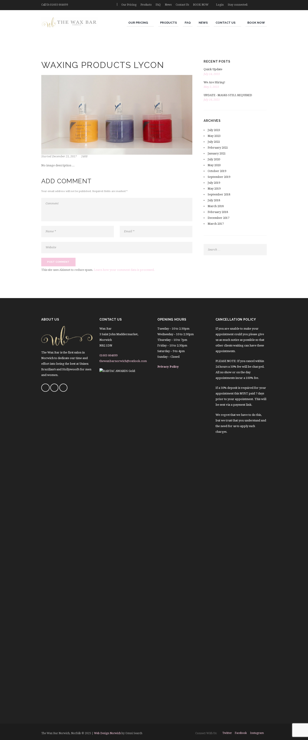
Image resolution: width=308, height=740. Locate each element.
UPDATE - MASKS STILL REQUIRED (228, 95)
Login (220, 4)
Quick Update (213, 69)
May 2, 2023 (211, 86)
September (219, 177)
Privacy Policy (168, 366)
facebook (241, 733)
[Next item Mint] (154, 115)
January (217, 153)
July (214, 130)
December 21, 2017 (64, 156)
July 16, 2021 (212, 99)
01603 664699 (59, 4)
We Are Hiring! (214, 82)
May (214, 136)
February (218, 147)
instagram (257, 733)
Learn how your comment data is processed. (124, 270)
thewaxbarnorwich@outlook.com (123, 361)
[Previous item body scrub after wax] (79, 115)
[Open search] (111, 4)
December (218, 218)
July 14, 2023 (212, 74)
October (217, 171)
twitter (227, 733)
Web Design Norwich (107, 733)
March (216, 206)
